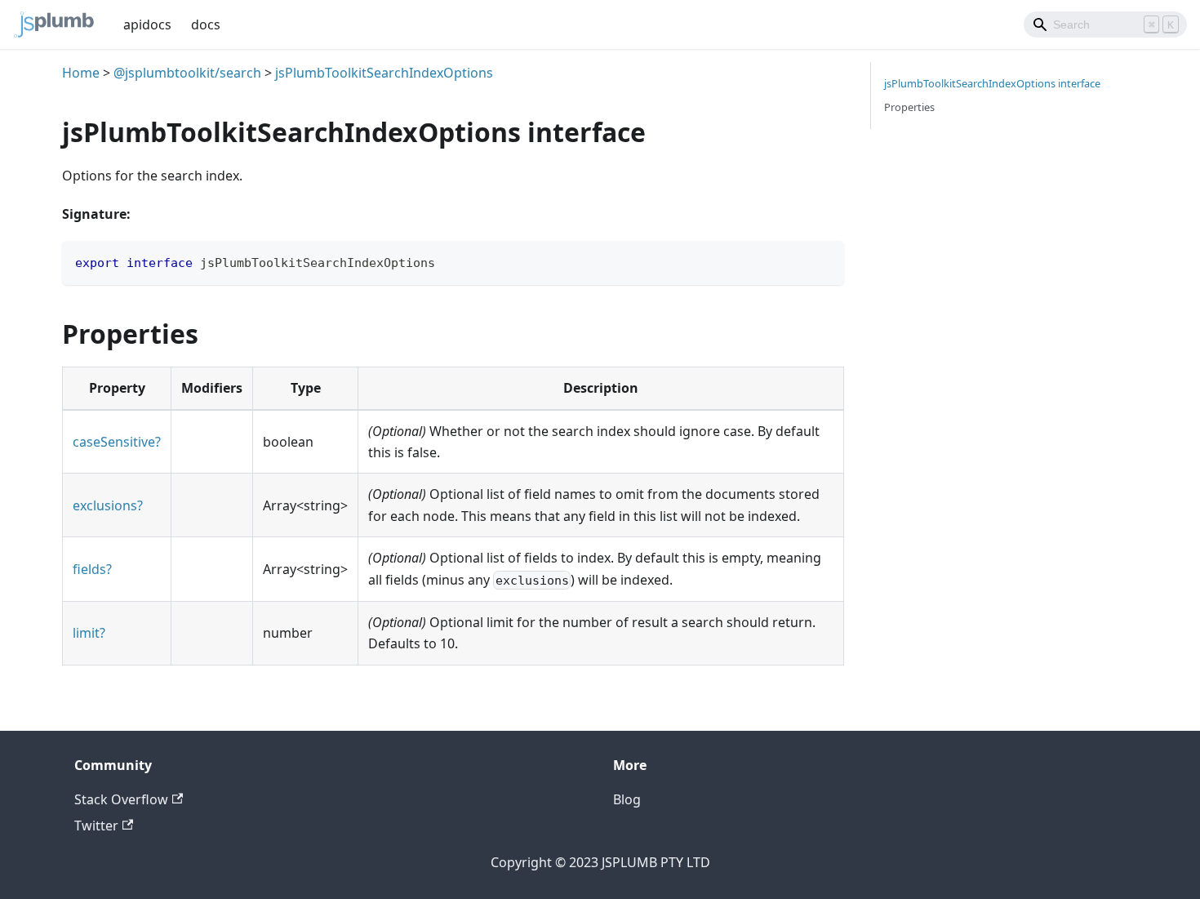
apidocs (147, 24)
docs (205, 24)
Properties (909, 107)
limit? (89, 633)
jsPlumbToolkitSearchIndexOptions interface (992, 83)
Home (81, 73)
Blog (627, 799)
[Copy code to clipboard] (824, 260)
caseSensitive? (117, 442)
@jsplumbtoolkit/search (187, 73)
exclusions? (108, 505)
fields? (92, 569)
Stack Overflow (121, 799)
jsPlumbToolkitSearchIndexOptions (384, 73)
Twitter (96, 825)
